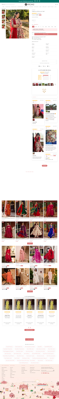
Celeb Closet (12, 377)
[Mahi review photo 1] (51, 137)
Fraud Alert (23, 367)
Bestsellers (14, 6)
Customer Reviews (13, 371)
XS (33, 26)
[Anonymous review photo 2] (47, 111)
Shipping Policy (32, 367)
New (3, 6)
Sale (4, 8)
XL (43, 26)
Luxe (55, 6)
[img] (35, 100)
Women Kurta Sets (4, 370)
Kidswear (31, 6)
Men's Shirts (3, 374)
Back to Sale (30, 339)
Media (11, 373)
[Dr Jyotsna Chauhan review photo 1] (38, 142)
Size (33, 24)
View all (30, 243)
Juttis (2, 377)
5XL (55, 26)
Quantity (34, 20)
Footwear (36, 6)
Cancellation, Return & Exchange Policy (35, 371)
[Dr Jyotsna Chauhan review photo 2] (34, 153)
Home (3, 8)
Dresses (3, 373)
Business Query (12, 374)
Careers (11, 370)
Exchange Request (24, 370)
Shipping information (44, 63)
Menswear (26, 6)
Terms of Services (32, 372)
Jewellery (44, 6)
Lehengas (3, 371)
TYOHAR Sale (8, 6)
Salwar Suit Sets (4, 367)
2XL (46, 26)
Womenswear (20, 6)
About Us (11, 367)
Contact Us (23, 373)
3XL (49, 26)
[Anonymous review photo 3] (49, 111)
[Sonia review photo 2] (34, 120)
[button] (34, 13)
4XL (52, 26)
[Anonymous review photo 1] (51, 107)
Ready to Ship (51, 6)
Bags (40, 6)
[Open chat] (57, 394)
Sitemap (23, 371)
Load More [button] (44, 165)
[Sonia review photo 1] (38, 111)
